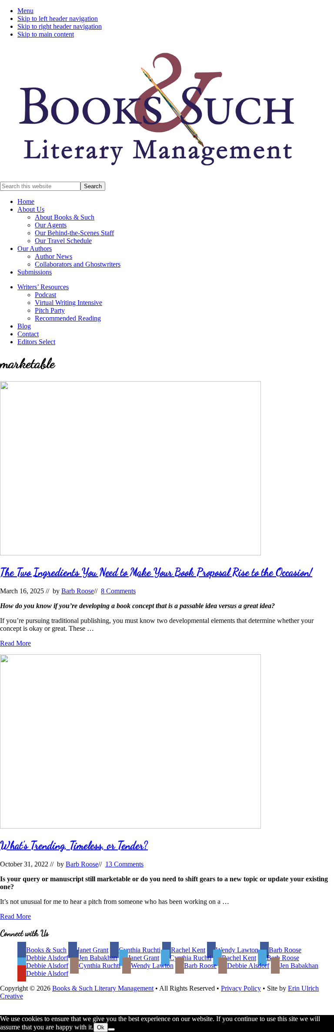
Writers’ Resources (43, 287)
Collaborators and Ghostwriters (77, 264)
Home (25, 201)
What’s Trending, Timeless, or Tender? (74, 845)
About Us (30, 209)
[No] (111, 1029)
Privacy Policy (241, 988)
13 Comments (124, 864)
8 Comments (118, 591)
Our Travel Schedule (63, 240)
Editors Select (36, 341)
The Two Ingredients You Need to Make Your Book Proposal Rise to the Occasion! (156, 572)
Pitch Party (50, 310)
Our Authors (34, 248)
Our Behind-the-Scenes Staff (74, 233)
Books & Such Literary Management (103, 988)
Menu (25, 10)
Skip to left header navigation (57, 18)
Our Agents (51, 225)
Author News (53, 256)
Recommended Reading (68, 318)
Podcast (45, 294)
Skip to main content (45, 34)
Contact (28, 334)
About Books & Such (64, 217)
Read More (15, 643)
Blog (24, 326)
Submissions (34, 272)
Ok (100, 1027)
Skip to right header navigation (59, 26)
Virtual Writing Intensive (68, 302)
